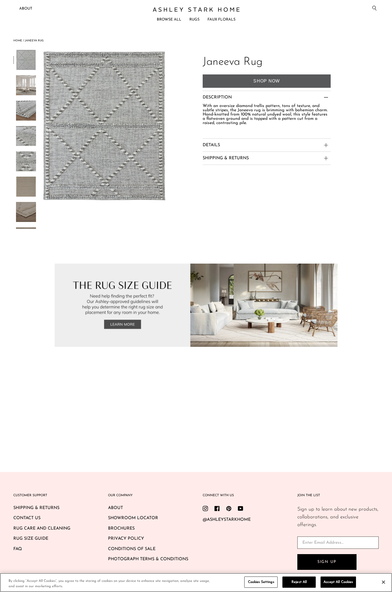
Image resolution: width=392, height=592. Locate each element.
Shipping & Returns (36, 508)
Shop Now (266, 81)
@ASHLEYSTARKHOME (227, 520)
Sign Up (327, 562)
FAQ (17, 549)
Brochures (121, 528)
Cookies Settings (261, 582)
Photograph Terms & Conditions (148, 559)
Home (17, 40)
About (25, 9)
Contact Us (27, 518)
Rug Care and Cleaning (41, 528)
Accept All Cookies (338, 582)
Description (217, 97)
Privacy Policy (126, 539)
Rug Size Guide (30, 539)
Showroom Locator (133, 518)
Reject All (299, 582)
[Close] (383, 582)
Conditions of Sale (131, 549)
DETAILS (211, 145)
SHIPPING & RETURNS (226, 158)
